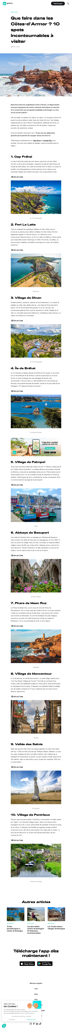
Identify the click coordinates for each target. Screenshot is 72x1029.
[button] (68, 3)
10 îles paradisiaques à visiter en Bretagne (15, 929)
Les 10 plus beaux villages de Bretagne (56, 928)
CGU (36, 988)
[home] (8, 3)
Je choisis (12, 1019)
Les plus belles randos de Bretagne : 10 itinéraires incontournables (36, 930)
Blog (36, 994)
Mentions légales (36, 983)
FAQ (36, 999)
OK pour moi (31, 1019)
